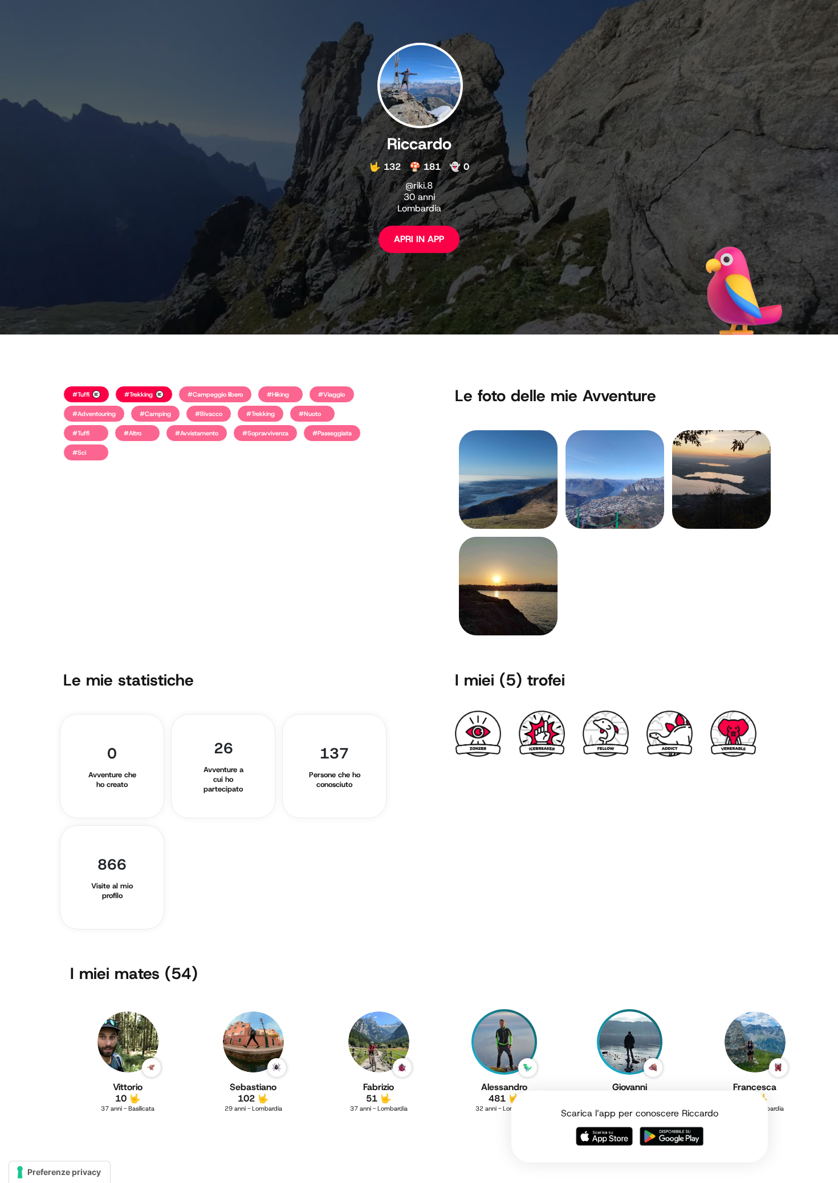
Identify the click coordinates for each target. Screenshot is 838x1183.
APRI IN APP (419, 239)
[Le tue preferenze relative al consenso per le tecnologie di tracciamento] (59, 1172)
